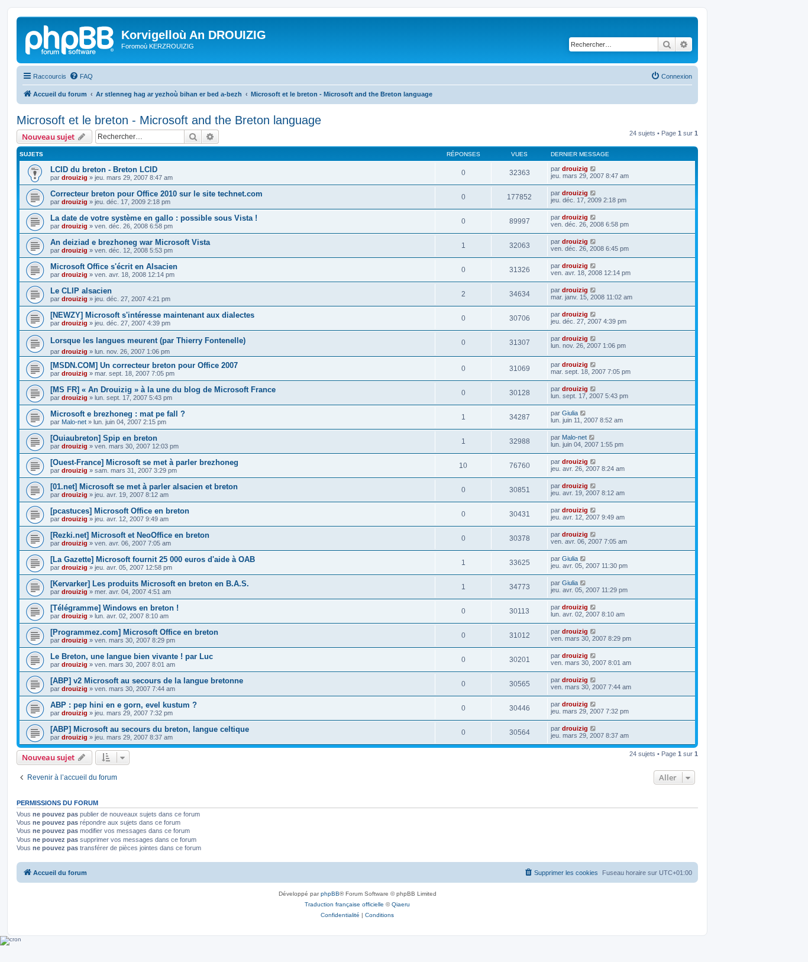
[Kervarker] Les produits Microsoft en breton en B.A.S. (149, 583)
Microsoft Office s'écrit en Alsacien (113, 266)
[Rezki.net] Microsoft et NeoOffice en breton (129, 535)
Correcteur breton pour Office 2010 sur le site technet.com (156, 193)
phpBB (330, 893)
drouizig (75, 177)
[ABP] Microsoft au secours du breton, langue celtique (149, 729)
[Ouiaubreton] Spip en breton (103, 438)
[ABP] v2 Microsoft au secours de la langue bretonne (146, 680)
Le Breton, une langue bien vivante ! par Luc (131, 656)
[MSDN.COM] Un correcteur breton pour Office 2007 (144, 365)
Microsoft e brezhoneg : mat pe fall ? (117, 413)
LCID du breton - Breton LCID (103, 169)
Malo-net (74, 421)
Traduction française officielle (344, 904)
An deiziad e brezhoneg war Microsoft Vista (130, 242)
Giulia (570, 413)
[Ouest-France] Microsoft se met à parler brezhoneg (144, 462)
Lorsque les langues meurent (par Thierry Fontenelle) (147, 340)
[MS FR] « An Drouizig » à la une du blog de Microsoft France (163, 389)
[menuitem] (81, 76)
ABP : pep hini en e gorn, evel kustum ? (123, 704)
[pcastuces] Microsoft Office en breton (119, 510)
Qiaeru (401, 904)
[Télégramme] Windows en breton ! (114, 607)
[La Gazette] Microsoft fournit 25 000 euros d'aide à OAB (152, 559)
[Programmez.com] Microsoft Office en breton (134, 632)
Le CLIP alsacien (81, 290)
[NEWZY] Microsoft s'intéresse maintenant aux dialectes (152, 315)
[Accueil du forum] (70, 38)
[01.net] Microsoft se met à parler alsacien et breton (144, 486)
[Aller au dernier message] (593, 168)
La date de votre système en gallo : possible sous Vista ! (153, 218)
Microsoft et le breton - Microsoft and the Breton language (169, 120)
